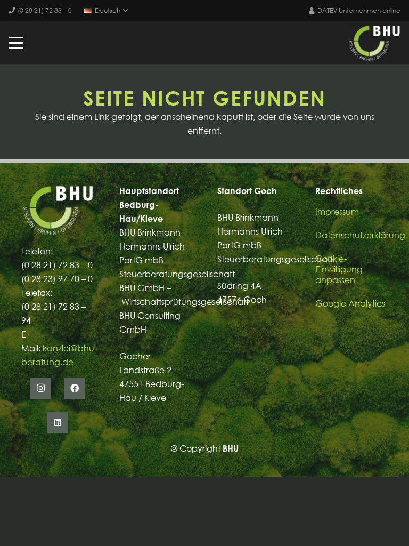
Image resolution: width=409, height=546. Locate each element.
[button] (105, 10)
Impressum (337, 211)
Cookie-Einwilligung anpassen (339, 269)
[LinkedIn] (57, 422)
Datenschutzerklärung (360, 235)
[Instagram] (40, 388)
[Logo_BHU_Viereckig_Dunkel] (374, 42)
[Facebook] (74, 388)
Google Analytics (350, 303)
